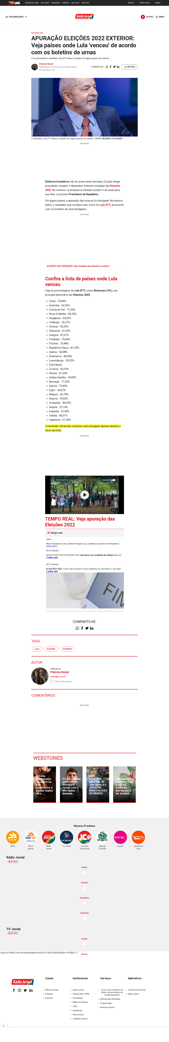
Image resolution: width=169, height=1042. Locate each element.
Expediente (77, 1010)
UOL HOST (45, 3)
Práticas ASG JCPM (81, 994)
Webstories (48, 758)
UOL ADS (85, 3)
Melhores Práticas (80, 1002)
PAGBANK (55, 3)
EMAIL (158, 3)
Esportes (49, 998)
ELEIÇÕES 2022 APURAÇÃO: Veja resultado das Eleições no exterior (78, 266)
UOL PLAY (75, 3)
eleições (51, 649)
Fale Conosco (78, 1015)
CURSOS (65, 3)
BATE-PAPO (145, 3)
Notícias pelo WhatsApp (110, 999)
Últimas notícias (51, 990)
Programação (106, 1003)
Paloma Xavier (46, 64)
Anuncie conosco (107, 1007)
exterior (67, 649)
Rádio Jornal (133, 994)
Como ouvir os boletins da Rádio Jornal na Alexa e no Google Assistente (112, 992)
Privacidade (78, 998)
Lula (37, 649)
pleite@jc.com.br (58, 676)
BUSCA (131, 3)
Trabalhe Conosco (80, 1019)
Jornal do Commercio (137, 990)
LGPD (75, 1006)
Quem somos (78, 990)
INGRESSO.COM (32, 3)
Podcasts (49, 994)
